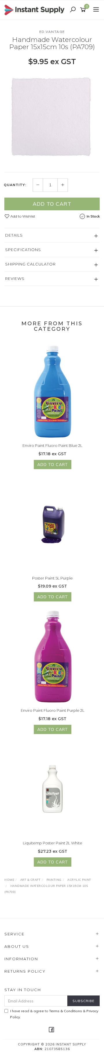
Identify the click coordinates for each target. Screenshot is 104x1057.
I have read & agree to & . (54, 1014)
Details (14, 235)
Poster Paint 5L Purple (52, 578)
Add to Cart (52, 203)
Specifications (23, 249)
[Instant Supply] (35, 9)
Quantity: (15, 185)
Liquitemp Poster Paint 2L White (52, 843)
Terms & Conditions (65, 1011)
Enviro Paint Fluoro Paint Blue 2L (52, 445)
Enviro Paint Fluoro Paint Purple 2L (52, 710)
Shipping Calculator (30, 264)
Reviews (15, 278)
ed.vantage (52, 31)
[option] (52, 118)
